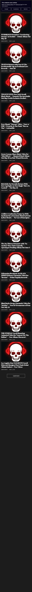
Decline (25, 9)
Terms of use (19, 4)
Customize (16, 9)
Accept (6, 9)
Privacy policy (10, 4)
